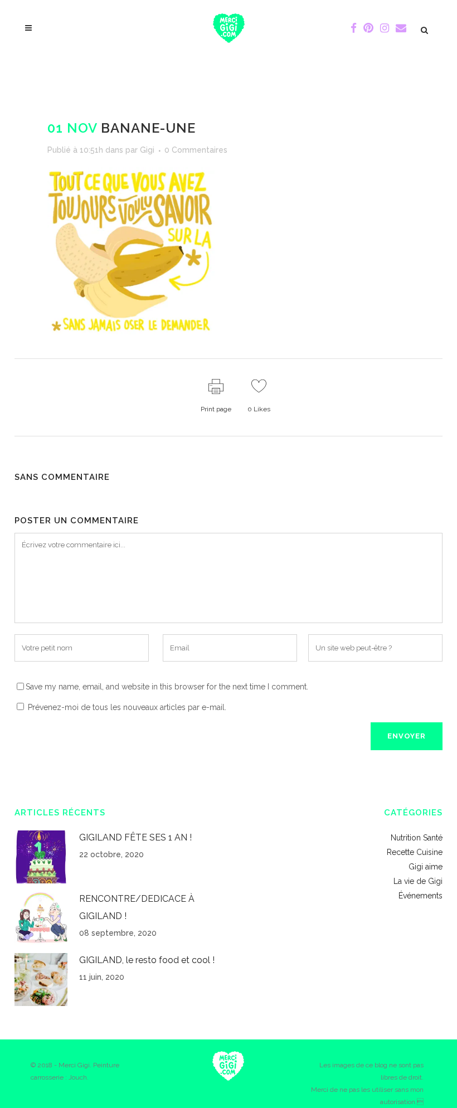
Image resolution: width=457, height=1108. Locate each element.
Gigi (147, 149)
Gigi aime (426, 866)
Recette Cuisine (415, 852)
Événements (420, 895)
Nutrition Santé (417, 837)
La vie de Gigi (418, 881)
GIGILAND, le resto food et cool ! (147, 960)
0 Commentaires (195, 149)
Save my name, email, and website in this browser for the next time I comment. (167, 686)
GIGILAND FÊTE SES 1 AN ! (135, 837)
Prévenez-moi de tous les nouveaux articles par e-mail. (127, 707)
